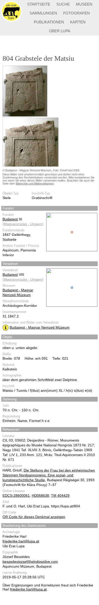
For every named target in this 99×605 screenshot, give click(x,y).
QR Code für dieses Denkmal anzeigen (34, 517)
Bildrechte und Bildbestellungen (35, 183)
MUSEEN (84, 4)
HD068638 (40, 495)
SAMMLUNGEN (43, 13)
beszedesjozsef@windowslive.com (30, 561)
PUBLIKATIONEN (49, 22)
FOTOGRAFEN (76, 13)
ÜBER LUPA (59, 31)
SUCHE (63, 4)
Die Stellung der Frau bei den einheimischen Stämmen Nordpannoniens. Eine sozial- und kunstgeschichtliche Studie (49, 475)
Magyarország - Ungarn (23, 224)
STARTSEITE (38, 4)
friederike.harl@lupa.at (21, 541)
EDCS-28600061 (16, 495)
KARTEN (78, 22)
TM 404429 (60, 495)
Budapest (10, 219)
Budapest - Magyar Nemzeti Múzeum (40, 327)
